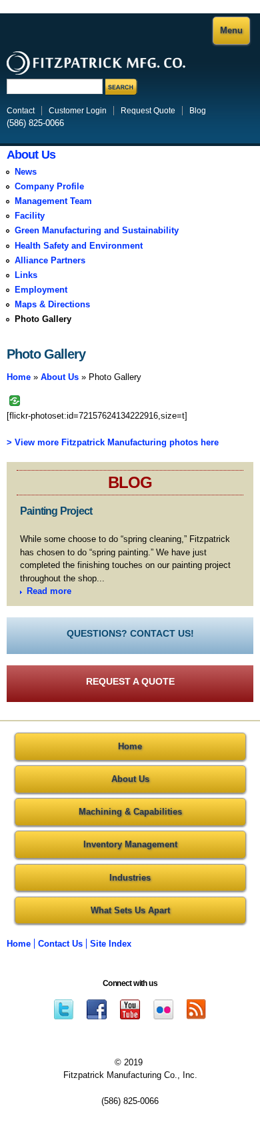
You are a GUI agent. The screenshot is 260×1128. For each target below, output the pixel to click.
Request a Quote (130, 681)
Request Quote (148, 110)
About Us (31, 154)
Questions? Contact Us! (130, 633)
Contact (21, 110)
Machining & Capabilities (130, 812)
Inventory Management (130, 844)
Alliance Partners (50, 260)
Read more (49, 591)
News (26, 172)
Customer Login (78, 110)
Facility (30, 216)
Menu (231, 30)
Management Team (53, 201)
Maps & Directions (52, 304)
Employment (41, 290)
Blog (197, 110)
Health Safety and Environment (79, 246)
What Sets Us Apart (130, 910)
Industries (130, 878)
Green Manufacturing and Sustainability (97, 230)
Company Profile (49, 186)
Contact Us (60, 944)
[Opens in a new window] (63, 1008)
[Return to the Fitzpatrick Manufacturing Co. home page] (96, 71)
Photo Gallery (43, 319)
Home (19, 377)
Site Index (110, 944)
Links (26, 275)
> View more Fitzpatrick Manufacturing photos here (113, 442)
